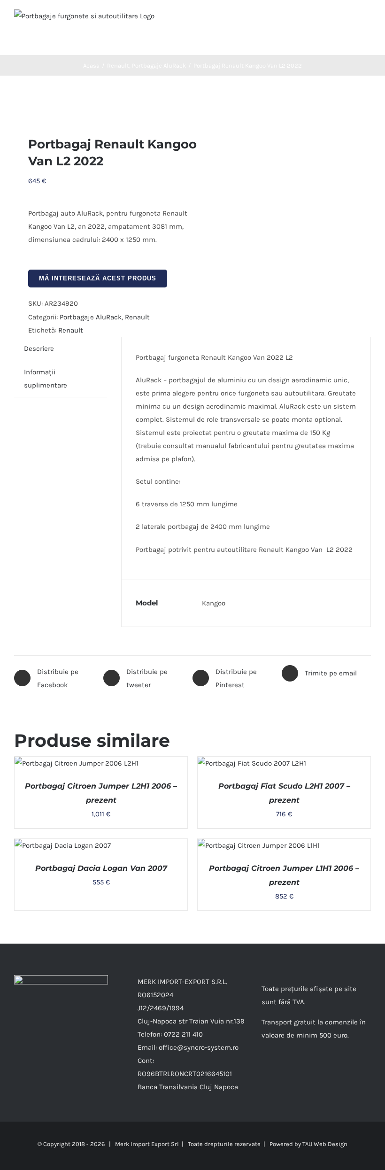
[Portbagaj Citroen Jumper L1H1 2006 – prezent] (259, 845)
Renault (137, 317)
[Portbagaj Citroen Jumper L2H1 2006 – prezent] (77, 763)
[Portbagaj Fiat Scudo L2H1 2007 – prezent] (252, 763)
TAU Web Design (324, 1143)
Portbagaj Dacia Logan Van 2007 (101, 868)
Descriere (39, 348)
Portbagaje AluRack (91, 317)
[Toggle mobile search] (350, 19)
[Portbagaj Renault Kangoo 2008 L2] (99, 105)
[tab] (39, 348)
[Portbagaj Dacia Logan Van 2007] (63, 845)
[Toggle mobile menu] (367, 19)
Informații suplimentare (45, 378)
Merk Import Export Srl (147, 1143)
